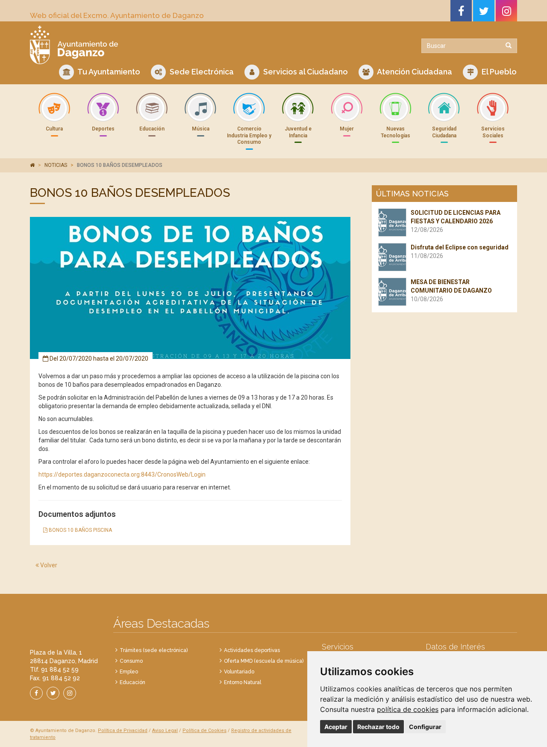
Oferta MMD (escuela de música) (263, 661)
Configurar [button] (425, 726)
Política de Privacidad (122, 730)
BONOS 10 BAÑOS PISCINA (79, 530)
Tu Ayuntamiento (108, 71)
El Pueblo (498, 71)
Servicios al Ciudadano (305, 71)
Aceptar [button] (335, 726)
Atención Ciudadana (414, 71)
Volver (48, 565)
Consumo (131, 661)
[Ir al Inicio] (148, 45)
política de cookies (407, 709)
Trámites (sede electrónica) (154, 650)
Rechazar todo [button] (378, 726)
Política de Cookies (204, 730)
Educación (132, 682)
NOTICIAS (55, 165)
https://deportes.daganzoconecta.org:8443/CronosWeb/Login (122, 474)
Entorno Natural (242, 682)
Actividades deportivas (252, 650)
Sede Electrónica (201, 71)
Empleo (129, 672)
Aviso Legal (165, 730)
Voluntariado (239, 672)
